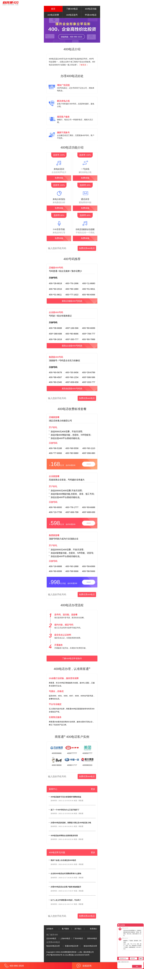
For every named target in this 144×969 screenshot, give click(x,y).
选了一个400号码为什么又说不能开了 (65, 810)
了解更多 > (83, 64)
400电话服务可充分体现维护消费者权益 (66, 797)
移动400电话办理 (90, 946)
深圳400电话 (92, 938)
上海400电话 (65, 938)
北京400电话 (51, 938)
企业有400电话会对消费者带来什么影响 (66, 873)
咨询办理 (89, 464)
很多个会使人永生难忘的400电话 (63, 860)
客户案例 (65, 929)
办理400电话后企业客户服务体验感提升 (66, 887)
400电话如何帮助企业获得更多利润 (64, 836)
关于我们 (77, 929)
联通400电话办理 (71, 946)
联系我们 (93, 929)
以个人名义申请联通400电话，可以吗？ (66, 900)
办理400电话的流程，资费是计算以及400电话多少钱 (71, 823)
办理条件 (49, 929)
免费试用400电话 (87, 248)
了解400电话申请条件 (72, 658)
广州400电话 (78, 938)
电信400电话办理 (53, 946)
